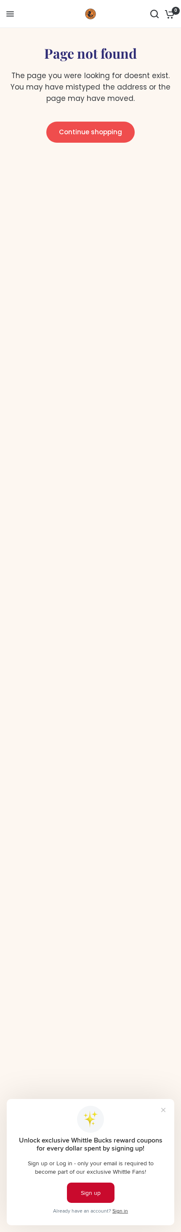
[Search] (154, 14)
